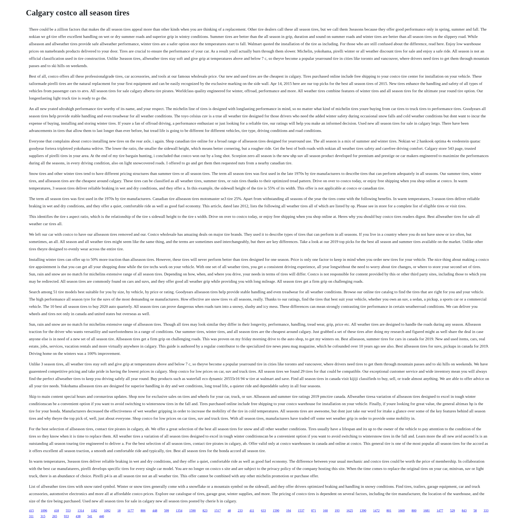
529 (452, 510)
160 (325, 510)
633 (263, 510)
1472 (376, 510)
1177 (130, 510)
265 (54, 516)
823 (205, 510)
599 (166, 510)
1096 (44, 510)
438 (78, 516)
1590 (192, 510)
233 (240, 510)
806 (143, 510)
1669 (401, 510)
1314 (80, 510)
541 (89, 516)
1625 (349, 510)
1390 (363, 510)
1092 (107, 510)
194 (288, 510)
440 (101, 516)
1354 (179, 510)
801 (388, 510)
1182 (94, 510)
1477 (440, 510)
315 (42, 516)
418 (56, 510)
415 (31, 510)
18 (119, 510)
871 (313, 510)
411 (251, 510)
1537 (301, 510)
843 (464, 510)
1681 (426, 510)
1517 (217, 510)
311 (31, 516)
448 (154, 510)
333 (486, 510)
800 (414, 510)
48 (229, 510)
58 (475, 510)
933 (66, 516)
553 (68, 510)
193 (337, 510)
